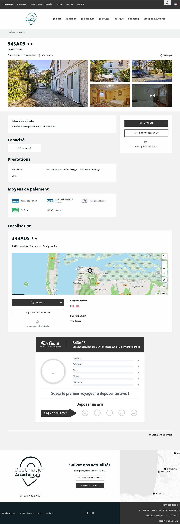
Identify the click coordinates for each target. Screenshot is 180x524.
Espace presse (170, 505)
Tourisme (7, 4)
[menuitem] (32, 18)
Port (59, 4)
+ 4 (152, 95)
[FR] (176, 4)
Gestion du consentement (30, 513)
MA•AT (69, 4)
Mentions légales (9, 513)
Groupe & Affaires (154, 516)
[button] (167, 2)
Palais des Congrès (41, 4)
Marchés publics (168, 521)
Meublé (174, 516)
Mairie (80, 4)
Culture (21, 4)
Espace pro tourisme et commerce (158, 510)
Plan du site (49, 513)
